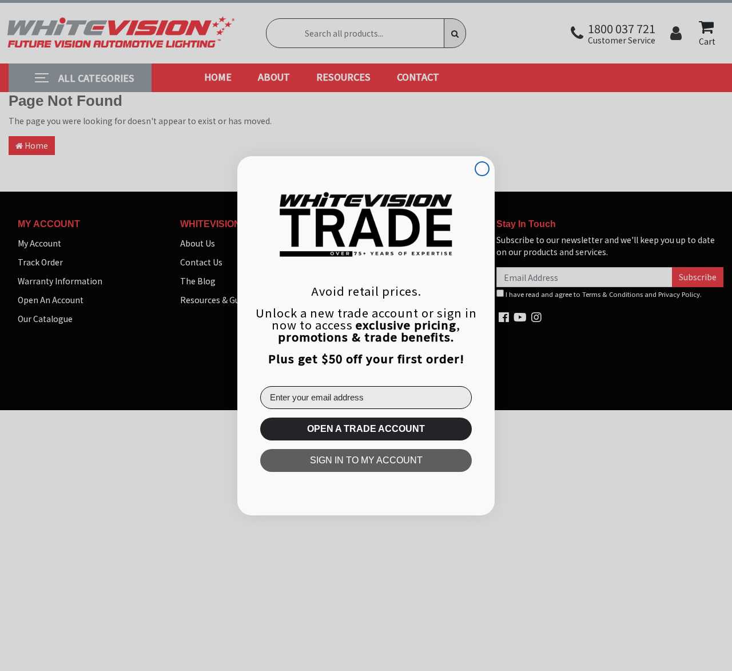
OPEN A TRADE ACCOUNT (366, 429)
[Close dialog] (482, 169)
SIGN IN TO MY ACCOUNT (366, 460)
